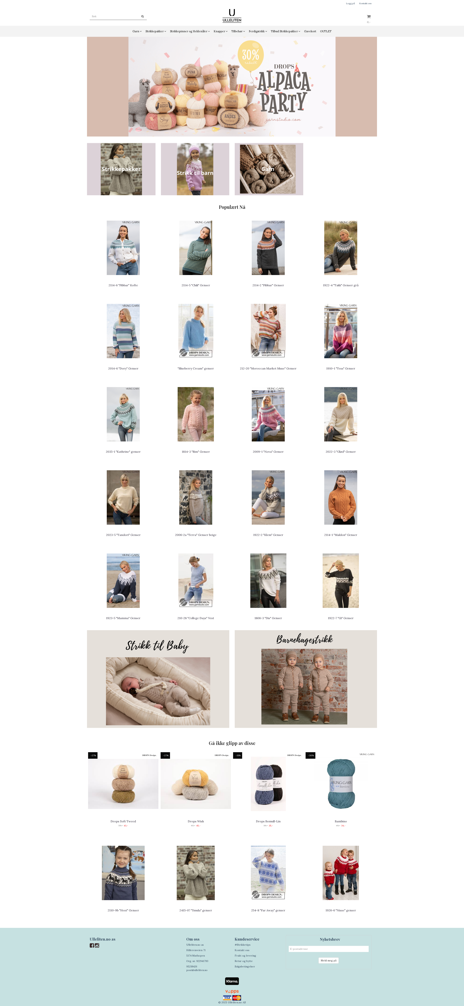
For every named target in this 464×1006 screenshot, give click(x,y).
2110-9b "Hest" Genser (123, 910)
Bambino (341, 821)
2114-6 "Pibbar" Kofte (123, 285)
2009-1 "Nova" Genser (268, 451)
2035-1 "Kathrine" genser (123, 451)
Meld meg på (328, 960)
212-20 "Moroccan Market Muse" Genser (268, 368)
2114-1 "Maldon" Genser (340, 535)
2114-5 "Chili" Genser (196, 285)
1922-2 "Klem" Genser (268, 535)
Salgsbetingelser (245, 966)
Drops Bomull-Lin (268, 821)
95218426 (191, 966)
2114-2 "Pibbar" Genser (268, 285)
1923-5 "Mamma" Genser (123, 618)
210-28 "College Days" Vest (195, 618)
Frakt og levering (245, 955)
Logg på (350, 3)
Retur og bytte (244, 961)
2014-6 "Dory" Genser (123, 368)
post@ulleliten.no (197, 970)
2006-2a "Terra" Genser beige (195, 535)
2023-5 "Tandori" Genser (123, 535)
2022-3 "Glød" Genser (341, 451)
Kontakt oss (365, 3)
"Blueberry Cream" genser (196, 368)
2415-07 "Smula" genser (195, 910)
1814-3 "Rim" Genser (196, 451)
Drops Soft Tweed (123, 821)
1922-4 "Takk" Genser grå (341, 285)
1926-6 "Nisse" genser (341, 910)
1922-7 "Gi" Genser (341, 618)
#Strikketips (242, 944)
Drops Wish (196, 821)
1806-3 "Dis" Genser (268, 618)
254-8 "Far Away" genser (268, 910)
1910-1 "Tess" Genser (340, 368)
